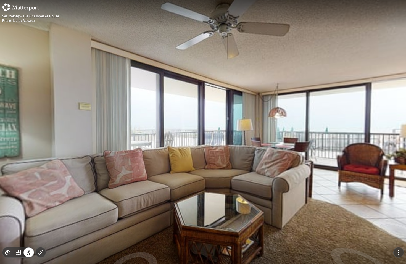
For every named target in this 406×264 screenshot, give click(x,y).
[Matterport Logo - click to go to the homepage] (20, 7)
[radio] (7, 252)
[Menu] (398, 252)
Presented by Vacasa (18, 21)
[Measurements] (40, 252)
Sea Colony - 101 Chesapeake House (30, 16)
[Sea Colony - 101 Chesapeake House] (203, 132)
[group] (18, 252)
